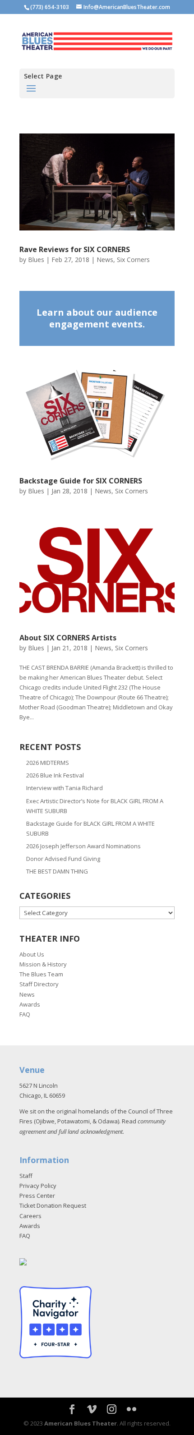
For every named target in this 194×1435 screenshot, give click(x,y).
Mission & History (43, 964)
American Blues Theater (80, 1423)
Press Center (37, 1195)
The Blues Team (41, 974)
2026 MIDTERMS (47, 763)
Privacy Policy (37, 1186)
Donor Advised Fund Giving (63, 859)
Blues (36, 259)
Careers (30, 1216)
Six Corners (133, 259)
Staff (25, 1176)
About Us (31, 954)
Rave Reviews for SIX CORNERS (74, 249)
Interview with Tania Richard (64, 788)
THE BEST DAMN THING (57, 871)
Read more (97, 318)
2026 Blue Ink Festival (55, 775)
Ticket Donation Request (52, 1205)
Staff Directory (39, 984)
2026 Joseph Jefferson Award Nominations (83, 846)
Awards (29, 1004)
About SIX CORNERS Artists (67, 638)
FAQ (24, 1014)
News (105, 259)
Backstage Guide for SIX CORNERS (80, 481)
